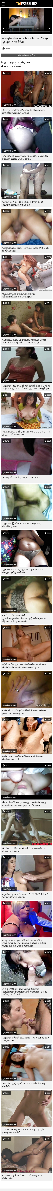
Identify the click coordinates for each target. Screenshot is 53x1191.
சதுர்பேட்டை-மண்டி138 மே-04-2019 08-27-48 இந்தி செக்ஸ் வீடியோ (26, 433)
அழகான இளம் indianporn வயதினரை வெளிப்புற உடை (21, 525)
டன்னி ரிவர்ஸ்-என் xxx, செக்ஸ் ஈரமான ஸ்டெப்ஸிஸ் (22, 1177)
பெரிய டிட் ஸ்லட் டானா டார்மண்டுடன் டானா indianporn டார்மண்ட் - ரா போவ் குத (24, 341)
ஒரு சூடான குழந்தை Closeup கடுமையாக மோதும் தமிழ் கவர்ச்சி (23, 571)
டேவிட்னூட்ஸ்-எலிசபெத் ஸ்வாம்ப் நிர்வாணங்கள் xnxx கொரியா (18, 295)
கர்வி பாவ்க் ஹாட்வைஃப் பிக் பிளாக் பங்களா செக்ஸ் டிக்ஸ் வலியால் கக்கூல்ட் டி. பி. (24, 666)
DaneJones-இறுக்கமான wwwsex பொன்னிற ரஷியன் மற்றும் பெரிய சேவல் (25, 157)
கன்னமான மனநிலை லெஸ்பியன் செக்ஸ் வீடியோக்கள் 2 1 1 (22, 758)
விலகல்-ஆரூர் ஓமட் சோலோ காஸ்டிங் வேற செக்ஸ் (23, 1085)
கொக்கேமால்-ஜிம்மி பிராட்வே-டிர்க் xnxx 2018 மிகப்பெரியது (25, 249)
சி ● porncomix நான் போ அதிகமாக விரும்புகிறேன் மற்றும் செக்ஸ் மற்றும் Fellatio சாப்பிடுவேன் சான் (24, 991)
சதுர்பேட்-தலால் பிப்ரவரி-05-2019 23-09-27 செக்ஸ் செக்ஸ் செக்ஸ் (25, 895)
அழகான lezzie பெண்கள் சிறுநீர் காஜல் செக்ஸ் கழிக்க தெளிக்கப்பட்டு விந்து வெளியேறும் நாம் (26, 387)
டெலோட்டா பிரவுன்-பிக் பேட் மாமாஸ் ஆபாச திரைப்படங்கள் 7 (24, 849)
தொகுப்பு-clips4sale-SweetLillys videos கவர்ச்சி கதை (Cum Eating (22, 203)
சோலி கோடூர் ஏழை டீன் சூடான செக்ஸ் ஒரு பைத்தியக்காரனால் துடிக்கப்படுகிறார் (24, 803)
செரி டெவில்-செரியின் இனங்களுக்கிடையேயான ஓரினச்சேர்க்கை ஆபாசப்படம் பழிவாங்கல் (24, 618)
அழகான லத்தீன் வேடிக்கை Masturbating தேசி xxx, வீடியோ (26, 1039)
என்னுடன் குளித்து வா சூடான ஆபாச (21, 477)
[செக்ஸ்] (26, 4)
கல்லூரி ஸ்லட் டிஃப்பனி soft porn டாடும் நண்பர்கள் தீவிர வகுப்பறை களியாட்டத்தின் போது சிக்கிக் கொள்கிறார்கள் (24, 943)
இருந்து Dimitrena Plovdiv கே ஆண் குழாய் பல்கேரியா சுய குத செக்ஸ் (24, 111)
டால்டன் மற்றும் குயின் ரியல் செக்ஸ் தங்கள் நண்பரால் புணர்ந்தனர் (24, 712)
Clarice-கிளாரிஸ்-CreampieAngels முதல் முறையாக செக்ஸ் (23, 1131)
